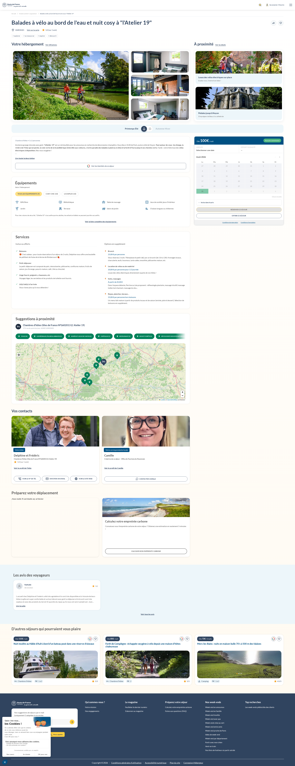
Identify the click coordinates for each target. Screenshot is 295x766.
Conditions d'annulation (248, 222)
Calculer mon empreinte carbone (146, 551)
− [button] (182, 395)
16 (275, 176)
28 (214, 166)
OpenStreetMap (172, 400)
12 (227, 176)
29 (227, 166)
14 (251, 176)
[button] (101, 85)
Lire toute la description (25, 158)
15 (263, 176)
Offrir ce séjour (239, 216)
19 (227, 181)
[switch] (147, 129)
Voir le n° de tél (29, 479)
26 (227, 186)
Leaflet (162, 400)
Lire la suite (20, 606)
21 (251, 181)
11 (214, 176)
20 (239, 181)
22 (263, 181)
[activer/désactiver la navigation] (291, 5)
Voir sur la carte (33, 30)
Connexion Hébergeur (193, 763)
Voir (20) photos (51, 45)
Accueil (14, 13)
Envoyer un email (57, 479)
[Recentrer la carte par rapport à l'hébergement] (19, 355)
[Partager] (273, 23)
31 (251, 166)
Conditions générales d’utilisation (126, 763)
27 (202, 166)
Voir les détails (220, 45)
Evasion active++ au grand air (28, 13)
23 (275, 181)
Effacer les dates (277, 196)
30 (239, 166)
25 (214, 186)
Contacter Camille (147, 479)
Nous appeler (58, 734)
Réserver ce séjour (239, 210)
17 (202, 181)
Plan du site (175, 763)
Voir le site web (85, 479)
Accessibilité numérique (155, 763)
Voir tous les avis (147, 614)
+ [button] (182, 392)
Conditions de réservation (230, 222)
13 (239, 176)
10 (202, 176)
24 (202, 186)
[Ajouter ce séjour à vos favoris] (280, 23)
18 (214, 181)
